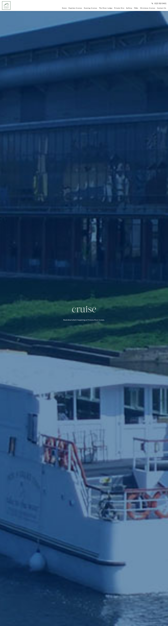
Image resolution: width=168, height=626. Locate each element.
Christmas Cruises (147, 8)
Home (64, 8)
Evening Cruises (90, 8)
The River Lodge (105, 8)
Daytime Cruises (75, 8)
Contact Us (161, 8)
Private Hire (119, 8)
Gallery (129, 8)
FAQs (136, 8)
